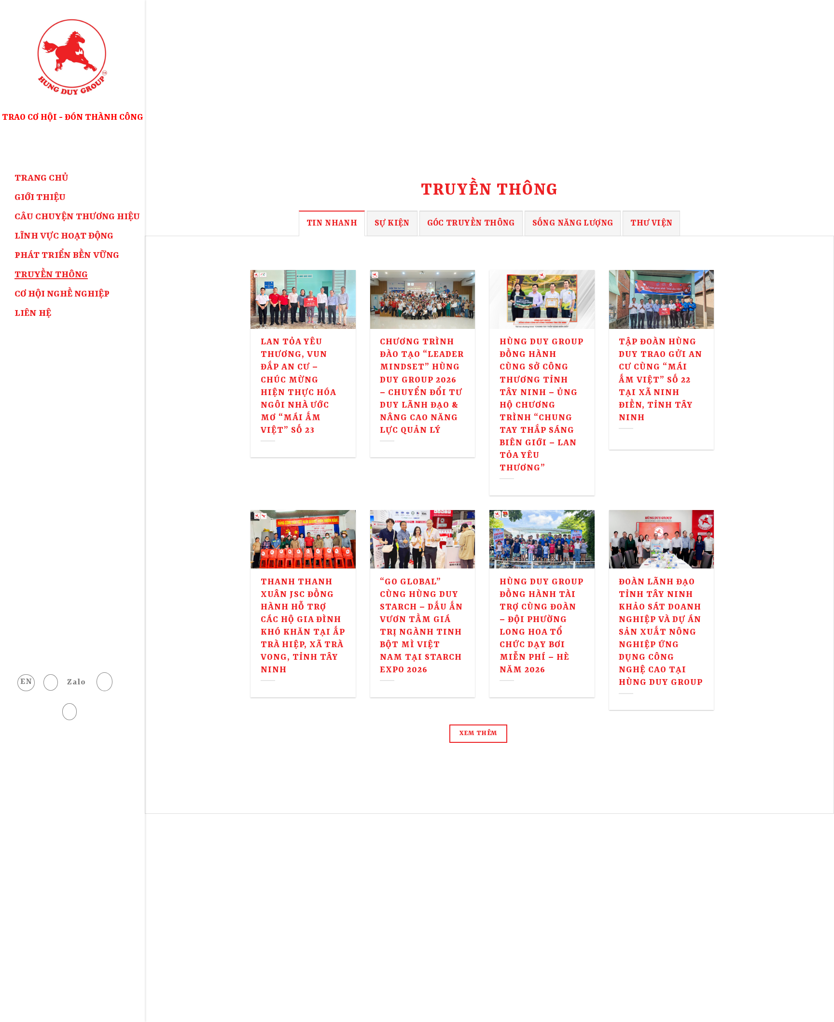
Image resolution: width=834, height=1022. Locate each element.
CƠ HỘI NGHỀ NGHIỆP (62, 294)
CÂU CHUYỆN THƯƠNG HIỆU (77, 217)
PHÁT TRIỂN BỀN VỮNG (66, 256)
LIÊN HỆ (32, 314)
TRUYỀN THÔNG (51, 275)
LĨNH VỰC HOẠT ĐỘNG (63, 236)
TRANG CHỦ (41, 178)
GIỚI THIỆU (40, 198)
